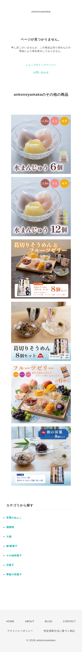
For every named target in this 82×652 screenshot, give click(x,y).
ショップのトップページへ (41, 65)
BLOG (48, 621)
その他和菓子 (14, 555)
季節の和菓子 (14, 574)
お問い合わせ (41, 72)
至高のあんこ (14, 517)
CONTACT (69, 621)
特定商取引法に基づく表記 (59, 631)
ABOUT (29, 621)
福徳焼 (10, 527)
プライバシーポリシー (20, 631)
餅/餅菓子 (12, 546)
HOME (10, 621)
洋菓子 (10, 565)
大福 (9, 536)
